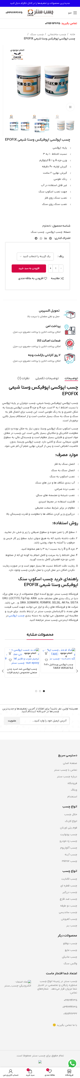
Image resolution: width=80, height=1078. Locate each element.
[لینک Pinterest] (50, 238)
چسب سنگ (37, 34)
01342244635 (70, 1007)
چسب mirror (69, 861)
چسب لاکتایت (69, 879)
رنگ (61, 256)
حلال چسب (70, 814)
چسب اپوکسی (54, 232)
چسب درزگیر (69, 892)
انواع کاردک (71, 821)
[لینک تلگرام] (36, 238)
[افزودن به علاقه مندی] (46, 660)
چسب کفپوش (69, 919)
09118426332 (70, 1014)
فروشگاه (72, 783)
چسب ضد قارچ (68, 899)
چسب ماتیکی (69, 957)
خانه (72, 34)
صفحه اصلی (70, 763)
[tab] (71, 378)
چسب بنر (71, 926)
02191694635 (52, 23)
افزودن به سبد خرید (28, 268)
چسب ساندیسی (68, 912)
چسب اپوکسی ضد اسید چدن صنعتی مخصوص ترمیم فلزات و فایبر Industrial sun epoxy (22, 673)
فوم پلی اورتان (68, 828)
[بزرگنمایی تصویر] (70, 107)
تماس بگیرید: (69, 23)
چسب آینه (71, 854)
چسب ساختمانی (56, 34)
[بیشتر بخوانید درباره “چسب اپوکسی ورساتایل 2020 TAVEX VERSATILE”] (46, 653)
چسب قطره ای (68, 886)
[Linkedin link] (45, 238)
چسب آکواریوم (68, 848)
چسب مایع (71, 950)
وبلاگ (74, 790)
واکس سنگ (70, 963)
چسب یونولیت (68, 834)
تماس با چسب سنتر (65, 770)
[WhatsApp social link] (41, 238)
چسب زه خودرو (68, 841)
